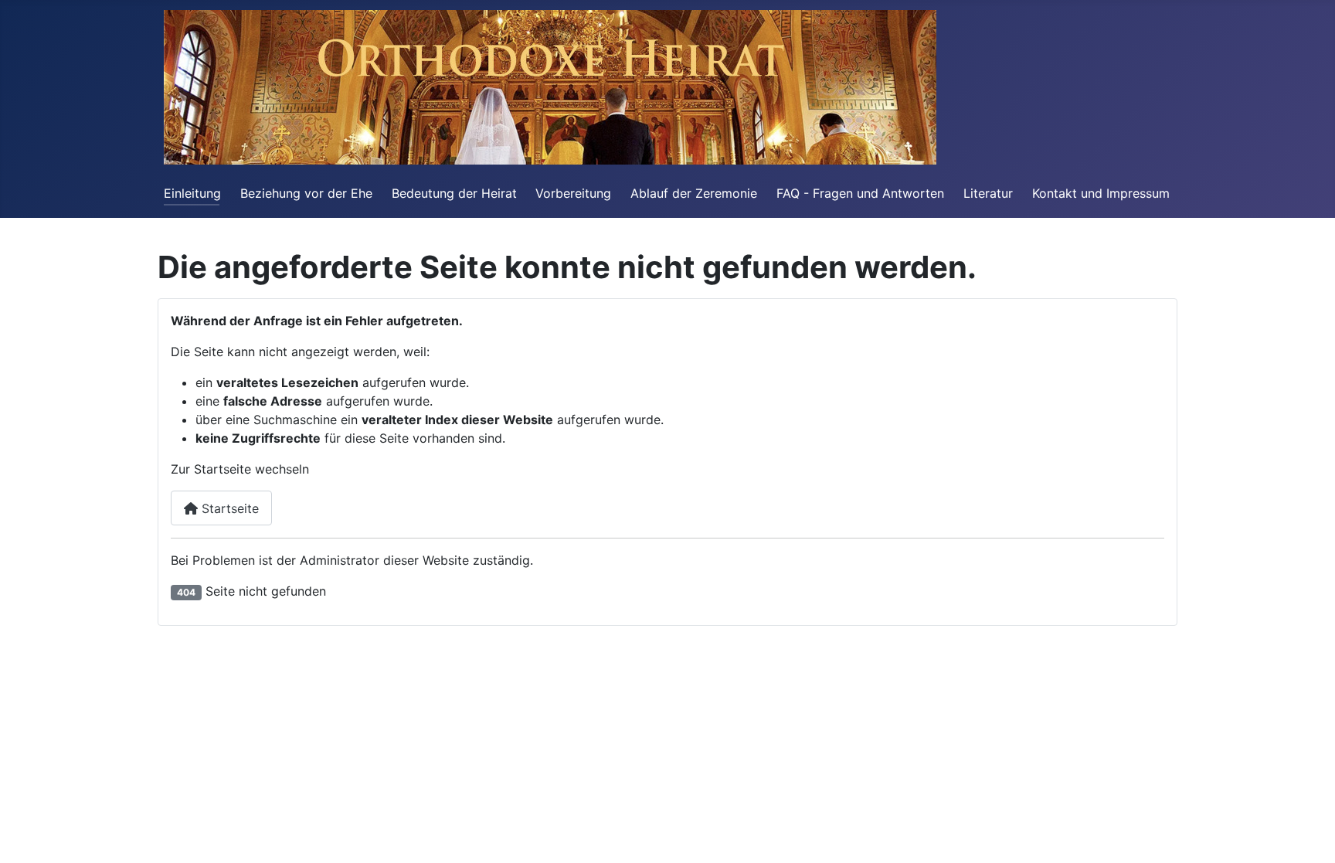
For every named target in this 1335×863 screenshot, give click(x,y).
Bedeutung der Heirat (454, 193)
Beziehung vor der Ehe (306, 193)
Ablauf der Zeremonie (693, 193)
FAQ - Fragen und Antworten (860, 193)
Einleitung (192, 193)
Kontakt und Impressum (1101, 193)
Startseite (228, 508)
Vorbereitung (573, 193)
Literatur (988, 193)
